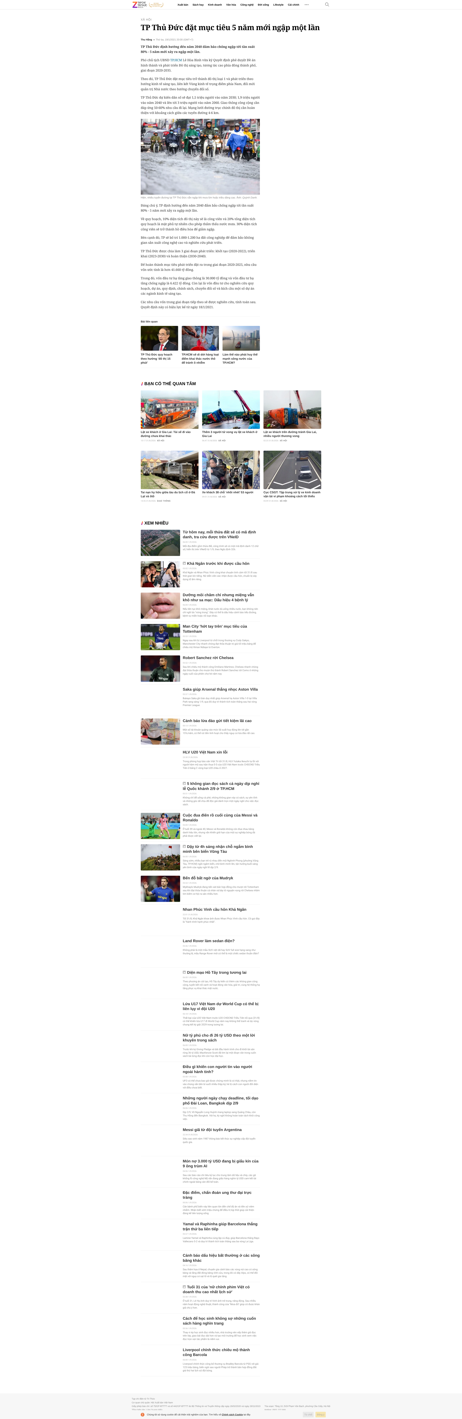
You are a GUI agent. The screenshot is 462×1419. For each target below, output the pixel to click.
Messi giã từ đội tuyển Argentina (212, 1130)
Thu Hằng (146, 39)
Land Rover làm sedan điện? (209, 941)
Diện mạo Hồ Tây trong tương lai (217, 972)
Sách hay (198, 4)
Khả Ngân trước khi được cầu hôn (218, 564)
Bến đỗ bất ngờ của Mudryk (208, 878)
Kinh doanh (215, 4)
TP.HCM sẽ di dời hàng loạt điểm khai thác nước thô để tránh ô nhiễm (200, 358)
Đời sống (263, 4)
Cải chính (293, 4)
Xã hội (146, 19)
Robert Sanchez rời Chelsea (208, 658)
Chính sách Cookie (232, 1414)
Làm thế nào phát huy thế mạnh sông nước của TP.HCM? (240, 358)
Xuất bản (183, 4)
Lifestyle (278, 4)
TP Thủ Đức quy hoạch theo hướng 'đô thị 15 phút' (156, 358)
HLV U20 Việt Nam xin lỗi (205, 752)
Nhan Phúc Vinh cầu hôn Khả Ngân (215, 909)
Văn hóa (231, 4)
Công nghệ (247, 4)
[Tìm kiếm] (327, 5)
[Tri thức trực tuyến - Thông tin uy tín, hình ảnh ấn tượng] (148, 4)
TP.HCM (176, 60)
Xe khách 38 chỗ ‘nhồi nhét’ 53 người (227, 492)
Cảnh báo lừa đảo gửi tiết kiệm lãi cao (217, 721)
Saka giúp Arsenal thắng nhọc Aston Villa (220, 689)
